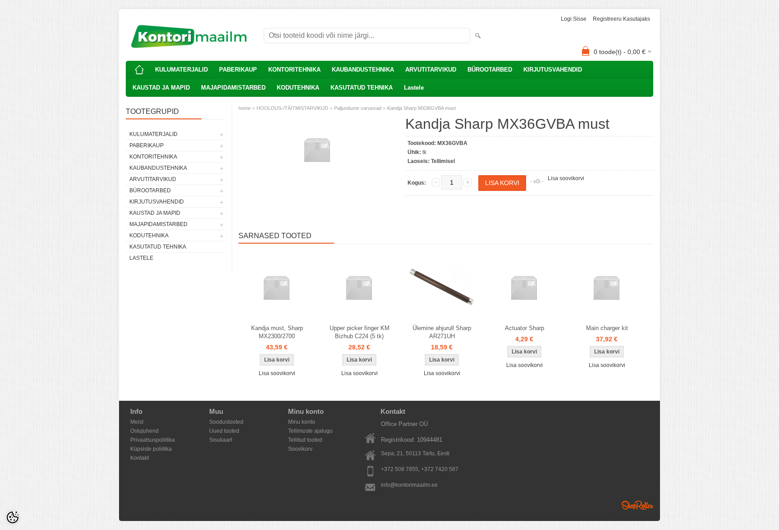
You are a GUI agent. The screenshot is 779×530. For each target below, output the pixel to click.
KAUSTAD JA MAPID (161, 87)
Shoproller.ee (637, 505)
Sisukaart (220, 440)
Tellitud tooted (305, 440)
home (244, 108)
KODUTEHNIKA (298, 87)
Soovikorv (300, 449)
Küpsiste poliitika (151, 449)
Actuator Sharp (524, 328)
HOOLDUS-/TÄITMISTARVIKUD (292, 108)
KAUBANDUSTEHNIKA (363, 69)
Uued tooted (224, 431)
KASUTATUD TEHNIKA (361, 87)
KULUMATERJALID (181, 69)
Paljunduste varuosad (357, 108)
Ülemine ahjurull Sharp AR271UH (441, 332)
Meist (136, 422)
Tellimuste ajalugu (310, 431)
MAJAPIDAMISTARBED (233, 87)
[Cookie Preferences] (13, 517)
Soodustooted (226, 422)
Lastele (414, 87)
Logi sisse (574, 19)
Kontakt (139, 458)
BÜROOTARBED (489, 69)
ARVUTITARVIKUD (430, 69)
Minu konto (301, 422)
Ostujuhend (144, 431)
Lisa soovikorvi (566, 178)
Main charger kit (607, 328)
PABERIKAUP (238, 69)
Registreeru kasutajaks (621, 19)
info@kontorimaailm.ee (409, 485)
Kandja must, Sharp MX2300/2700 (277, 332)
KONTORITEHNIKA (294, 69)
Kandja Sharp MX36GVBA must (421, 108)
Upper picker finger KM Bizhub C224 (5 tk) (360, 332)
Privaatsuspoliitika (152, 440)
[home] (139, 70)
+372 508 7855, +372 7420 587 (419, 469)
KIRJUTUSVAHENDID (552, 69)
